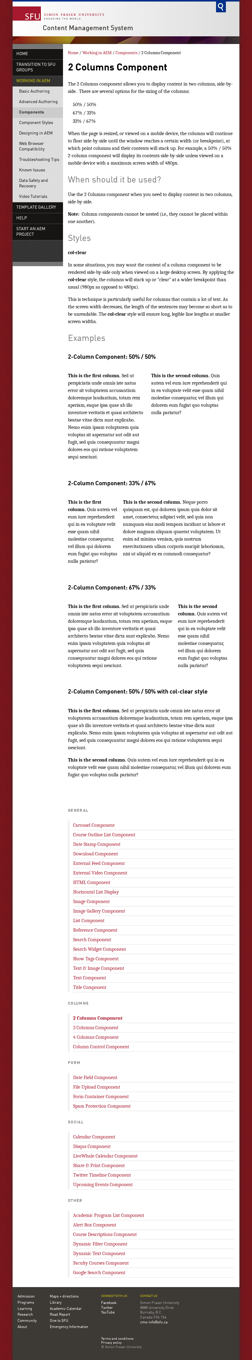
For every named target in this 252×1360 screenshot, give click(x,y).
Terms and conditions (117, 1339)
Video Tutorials (33, 197)
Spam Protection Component (102, 1106)
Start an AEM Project (30, 232)
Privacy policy (111, 1343)
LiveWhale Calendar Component (105, 1156)
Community (27, 1321)
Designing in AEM (36, 133)
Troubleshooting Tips (39, 160)
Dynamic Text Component (99, 1253)
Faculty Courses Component (101, 1263)
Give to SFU (59, 1321)
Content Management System (88, 28)
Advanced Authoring (38, 102)
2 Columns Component (98, 1018)
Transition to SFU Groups (36, 67)
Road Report (60, 1315)
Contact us (148, 1296)
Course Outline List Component (104, 835)
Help (21, 218)
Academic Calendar (66, 1309)
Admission (26, 1296)
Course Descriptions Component (105, 1234)
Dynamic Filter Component (100, 1244)
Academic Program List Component (108, 1215)
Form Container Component (101, 1096)
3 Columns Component (95, 1027)
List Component (88, 920)
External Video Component (100, 873)
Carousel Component (94, 825)
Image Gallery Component (99, 911)
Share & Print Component (99, 1165)
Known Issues (32, 170)
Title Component (89, 987)
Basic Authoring (34, 92)
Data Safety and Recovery (33, 183)
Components (31, 112)
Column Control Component (101, 1047)
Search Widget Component (99, 949)
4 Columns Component (96, 1037)
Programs (26, 1303)
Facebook (108, 1303)
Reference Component (95, 930)
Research (25, 1315)
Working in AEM (33, 81)
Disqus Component (92, 1146)
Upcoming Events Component (103, 1184)
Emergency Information (69, 1327)
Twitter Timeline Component (102, 1175)
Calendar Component (94, 1137)
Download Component (95, 854)
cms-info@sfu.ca (153, 1322)
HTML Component (91, 882)
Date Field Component (95, 1077)
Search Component (92, 939)
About (22, 1327)
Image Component (91, 901)
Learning (25, 1309)
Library (55, 1303)
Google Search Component (99, 1272)
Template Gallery (36, 208)
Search (221, 7)
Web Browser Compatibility (32, 146)
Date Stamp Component (96, 844)
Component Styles (36, 123)
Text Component (89, 978)
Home (22, 54)
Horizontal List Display (96, 892)
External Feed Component (99, 863)
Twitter (107, 1308)
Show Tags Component (96, 959)
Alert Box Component (94, 1225)
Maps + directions (64, 1296)
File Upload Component (96, 1087)
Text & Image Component (98, 968)
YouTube (108, 1312)
